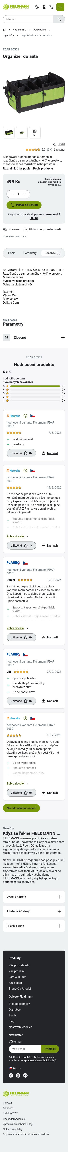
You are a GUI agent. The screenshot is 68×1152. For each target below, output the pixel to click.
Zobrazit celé (15, 536)
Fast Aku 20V (17, 977)
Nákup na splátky (12, 1129)
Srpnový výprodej (20, 988)
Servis (13, 1015)
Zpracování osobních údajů (18, 1124)
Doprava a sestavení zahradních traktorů (26, 1134)
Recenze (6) (52, 253)
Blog (12, 1021)
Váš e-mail (15, 1041)
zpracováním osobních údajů (40, 1060)
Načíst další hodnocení (21, 808)
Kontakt (7, 1103)
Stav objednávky (19, 1004)
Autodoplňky (40, 29)
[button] (24, 205)
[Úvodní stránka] (4, 29)
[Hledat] (59, 19)
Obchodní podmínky (14, 1119)
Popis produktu (43, 168)
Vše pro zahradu (19, 965)
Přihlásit (50, 1049)
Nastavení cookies (20, 1027)
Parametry (30, 253)
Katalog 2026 (10, 1113)
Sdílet (61, 144)
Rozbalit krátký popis (16, 168)
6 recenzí (59, 149)
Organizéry (8, 35)
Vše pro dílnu (19, 29)
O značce (14, 1009)
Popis (11, 253)
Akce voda (15, 982)
